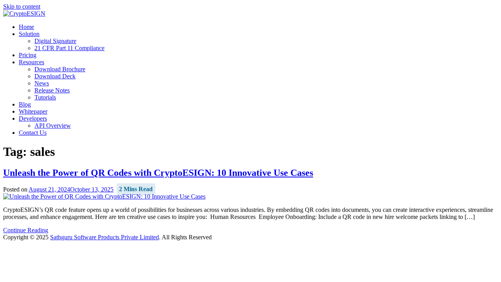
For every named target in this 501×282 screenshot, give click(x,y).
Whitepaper (33, 111)
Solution (29, 34)
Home (26, 27)
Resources (31, 62)
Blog (25, 104)
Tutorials (45, 97)
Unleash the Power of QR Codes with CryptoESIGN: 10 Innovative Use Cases (158, 173)
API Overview (52, 125)
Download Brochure (59, 69)
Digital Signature (55, 41)
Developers (33, 118)
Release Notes (52, 90)
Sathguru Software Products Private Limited (104, 237)
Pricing (27, 55)
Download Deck (55, 76)
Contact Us (33, 132)
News (41, 83)
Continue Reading (25, 230)
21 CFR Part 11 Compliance (69, 48)
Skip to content (21, 6)
